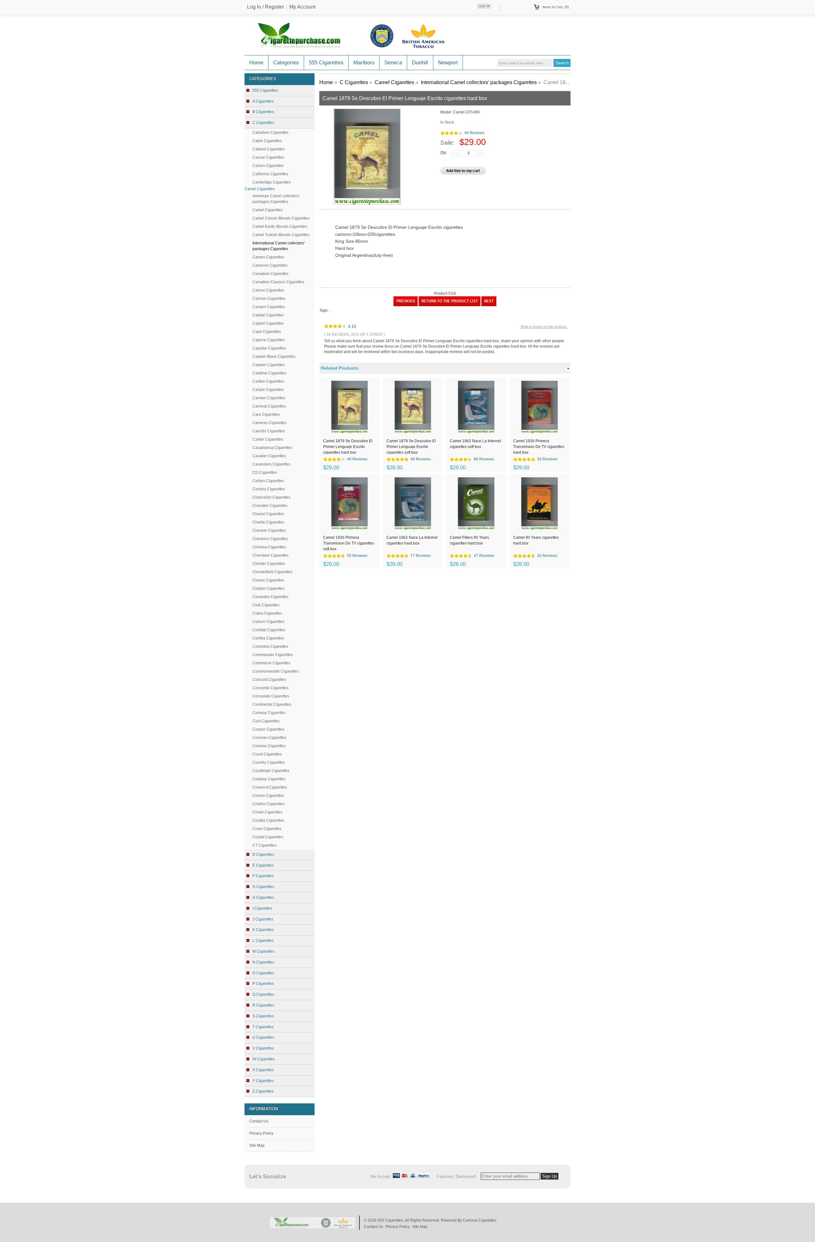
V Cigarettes (263, 1048)
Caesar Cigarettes (268, 157)
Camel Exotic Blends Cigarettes (279, 226)
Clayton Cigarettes (268, 588)
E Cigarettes (263, 865)
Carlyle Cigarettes (268, 389)
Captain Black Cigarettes (273, 356)
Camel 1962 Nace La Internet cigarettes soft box (475, 444)
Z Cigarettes (262, 1091)
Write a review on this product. (544, 327)
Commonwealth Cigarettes (275, 671)
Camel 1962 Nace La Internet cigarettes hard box (411, 540)
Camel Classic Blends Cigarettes (280, 218)
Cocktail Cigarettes (268, 630)
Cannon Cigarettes (268, 298)
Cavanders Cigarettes (271, 464)
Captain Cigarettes (268, 365)
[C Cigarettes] (449, 305)
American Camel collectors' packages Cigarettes (276, 199)
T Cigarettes (262, 1027)
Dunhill (420, 63)
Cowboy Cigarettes (269, 779)
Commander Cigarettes (272, 655)
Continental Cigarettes (271, 704)
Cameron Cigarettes (269, 265)
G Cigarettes (263, 887)
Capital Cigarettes (268, 315)
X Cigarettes (263, 1070)
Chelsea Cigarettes (269, 547)
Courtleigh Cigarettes (270, 771)
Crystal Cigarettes (267, 837)
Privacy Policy (261, 1133)
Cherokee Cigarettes (270, 555)
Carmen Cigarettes (268, 398)
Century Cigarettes (268, 489)
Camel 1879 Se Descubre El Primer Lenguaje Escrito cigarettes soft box (411, 446)
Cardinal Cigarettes (269, 373)
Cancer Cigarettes (268, 290)
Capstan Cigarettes (269, 348)
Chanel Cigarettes (268, 514)
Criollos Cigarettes (268, 804)
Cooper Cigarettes (268, 729)
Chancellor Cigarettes (271, 497)
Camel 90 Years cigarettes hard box (536, 540)
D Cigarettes (263, 854)
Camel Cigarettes (267, 210)
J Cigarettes (262, 919)
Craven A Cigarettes (269, 787)
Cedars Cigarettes (268, 481)
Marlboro (363, 63)
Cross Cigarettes (266, 829)
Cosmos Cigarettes (269, 746)
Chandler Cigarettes (269, 505)
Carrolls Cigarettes (268, 431)
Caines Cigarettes (268, 165)
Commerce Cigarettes (271, 663)
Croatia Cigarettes (268, 820)
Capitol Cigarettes (268, 323)
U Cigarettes (263, 1037)
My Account (302, 7)
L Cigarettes (262, 940)
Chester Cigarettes (268, 563)
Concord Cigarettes (269, 679)
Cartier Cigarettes (267, 439)
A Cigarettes (262, 101)
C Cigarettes (354, 82)
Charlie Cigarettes (268, 522)
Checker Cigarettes (269, 530)
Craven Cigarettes (268, 795)
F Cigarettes (262, 876)
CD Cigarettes (264, 472)
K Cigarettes (263, 930)
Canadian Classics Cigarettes (278, 282)
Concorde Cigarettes (270, 688)
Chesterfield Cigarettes (272, 572)
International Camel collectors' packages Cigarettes (479, 82)
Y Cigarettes (263, 1081)
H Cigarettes (263, 897)
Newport (448, 63)
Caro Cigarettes (266, 414)
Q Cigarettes (263, 994)
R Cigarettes (263, 1005)
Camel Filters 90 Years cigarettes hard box (469, 540)
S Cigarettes (263, 1016)
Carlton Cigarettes (268, 381)
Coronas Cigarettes (269, 737)
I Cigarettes (262, 908)
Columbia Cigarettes (270, 646)
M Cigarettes (263, 951)
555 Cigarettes (326, 63)
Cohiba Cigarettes (268, 638)
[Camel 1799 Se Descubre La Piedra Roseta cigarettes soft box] (405, 305)
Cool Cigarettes (266, 721)
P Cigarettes (263, 983)
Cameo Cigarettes (268, 257)
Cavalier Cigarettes (269, 456)
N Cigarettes (263, 962)
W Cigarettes (263, 1059)
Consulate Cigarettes (270, 696)
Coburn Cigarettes (268, 621)
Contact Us (258, 1121)
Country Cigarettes (268, 762)
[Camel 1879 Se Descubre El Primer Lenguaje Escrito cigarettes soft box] (488, 305)
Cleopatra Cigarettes (270, 597)
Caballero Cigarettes (270, 132)
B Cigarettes (263, 112)
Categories (286, 63)
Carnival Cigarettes (269, 406)
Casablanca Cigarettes (272, 447)
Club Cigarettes (266, 605)
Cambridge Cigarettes (271, 182)
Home (256, 63)
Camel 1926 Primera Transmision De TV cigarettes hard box (538, 446)
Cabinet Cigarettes (268, 149)
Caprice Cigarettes (268, 340)
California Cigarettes (270, 174)
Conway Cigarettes (269, 713)
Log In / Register (265, 7)
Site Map (257, 1145)
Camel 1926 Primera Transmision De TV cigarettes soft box (348, 543)
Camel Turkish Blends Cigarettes (280, 235)
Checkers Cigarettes (270, 539)
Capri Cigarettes (266, 331)
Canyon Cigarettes (268, 307)
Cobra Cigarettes (267, 613)
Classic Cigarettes (268, 580)
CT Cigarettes (264, 845)
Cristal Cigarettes (267, 812)
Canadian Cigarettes (270, 273)
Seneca (393, 63)
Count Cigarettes (267, 754)
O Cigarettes (263, 973)
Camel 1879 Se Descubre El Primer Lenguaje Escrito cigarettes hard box (347, 446)
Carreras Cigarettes (269, 423)
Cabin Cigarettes (267, 141)
